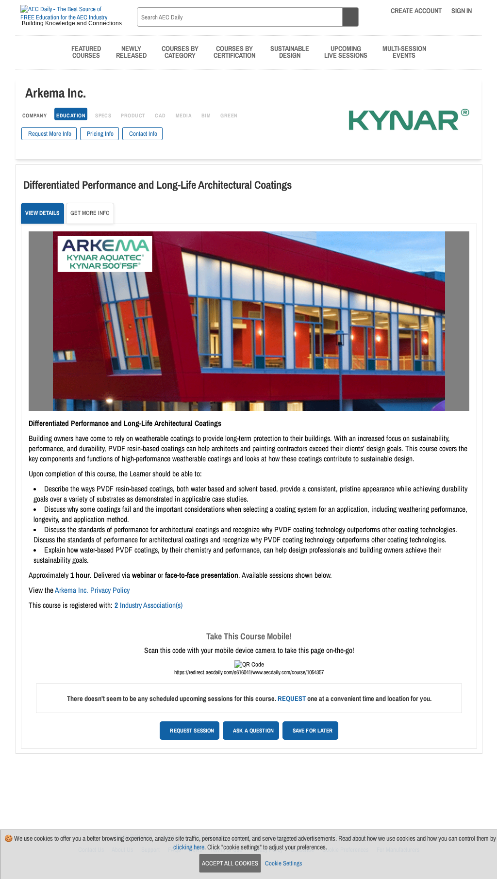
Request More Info (49, 134)
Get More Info (90, 213)
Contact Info (142, 134)
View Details (42, 213)
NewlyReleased (131, 52)
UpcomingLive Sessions (345, 52)
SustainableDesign (289, 52)
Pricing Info (99, 134)
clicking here (188, 847)
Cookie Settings (283, 863)
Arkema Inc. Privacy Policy (92, 590)
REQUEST (292, 698)
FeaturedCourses (86, 52)
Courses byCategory (180, 52)
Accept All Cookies (230, 863)
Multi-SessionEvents (404, 52)
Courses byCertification (234, 52)
